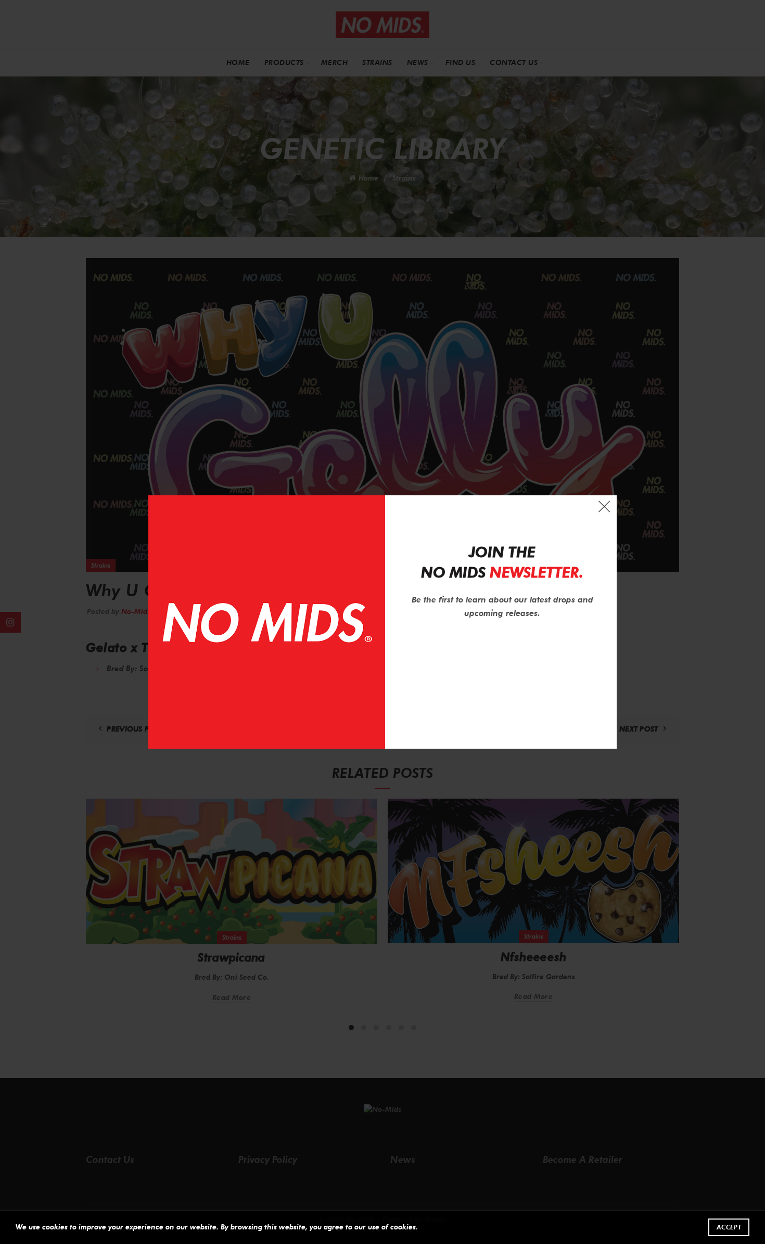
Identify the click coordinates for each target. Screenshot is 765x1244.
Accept (729, 1227)
